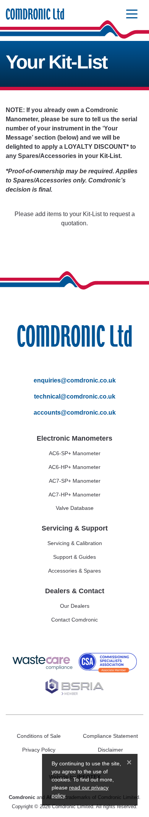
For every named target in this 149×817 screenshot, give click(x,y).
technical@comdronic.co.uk (74, 396)
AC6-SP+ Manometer (74, 453)
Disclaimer (110, 750)
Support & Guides (74, 557)
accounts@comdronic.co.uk (75, 412)
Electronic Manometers (74, 438)
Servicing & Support (75, 528)
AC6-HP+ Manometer (74, 467)
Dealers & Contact (74, 591)
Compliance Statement (110, 736)
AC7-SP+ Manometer (74, 481)
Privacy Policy (38, 750)
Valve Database (75, 508)
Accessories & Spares (74, 571)
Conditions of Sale (39, 736)
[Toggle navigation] (132, 14)
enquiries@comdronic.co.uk (75, 380)
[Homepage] (35, 14)
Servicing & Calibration (74, 543)
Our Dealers (74, 606)
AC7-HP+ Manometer (74, 495)
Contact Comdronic (74, 620)
